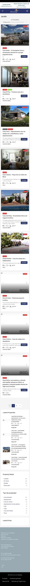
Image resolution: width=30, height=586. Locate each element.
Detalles (24, 56)
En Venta (19, 107)
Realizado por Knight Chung (18, 581)
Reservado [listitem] (7, 485)
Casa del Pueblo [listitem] (8, 510)
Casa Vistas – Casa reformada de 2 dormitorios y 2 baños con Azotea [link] (19, 459)
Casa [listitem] (5, 508)
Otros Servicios (4, 534)
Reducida (25, 67)
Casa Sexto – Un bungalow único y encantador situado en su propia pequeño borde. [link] (13, 52)
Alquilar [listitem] (6, 483)
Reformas (3, 536)
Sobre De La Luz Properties (7, 533)
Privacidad (4, 578)
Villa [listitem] (5, 506)
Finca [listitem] (5, 513)
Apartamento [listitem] (7, 499)
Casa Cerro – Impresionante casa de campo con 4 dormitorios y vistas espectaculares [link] (14, 133)
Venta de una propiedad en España (9, 539)
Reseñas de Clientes (6, 537)
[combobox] (18, 22)
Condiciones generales (15, 578)
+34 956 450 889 (6, 4)
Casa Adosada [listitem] (8, 497)
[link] (15, 35)
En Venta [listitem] (6, 481)
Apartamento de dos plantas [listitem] (12, 504)
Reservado (24, 107)
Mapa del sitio (5, 581)
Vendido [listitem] (6, 478)
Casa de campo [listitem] (8, 501)
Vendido (25, 26)
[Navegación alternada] (28, 1)
